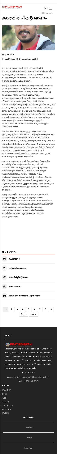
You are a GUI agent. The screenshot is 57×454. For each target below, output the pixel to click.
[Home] (12, 7)
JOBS (4, 394)
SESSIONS (6, 409)
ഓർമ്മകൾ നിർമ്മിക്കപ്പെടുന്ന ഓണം (25, 296)
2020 (37, 13)
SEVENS (5, 413)
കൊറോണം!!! (15, 259)
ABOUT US (6, 390)
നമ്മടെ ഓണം (15, 286)
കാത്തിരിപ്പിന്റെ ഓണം (18, 277)
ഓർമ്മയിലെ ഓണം (17, 268)
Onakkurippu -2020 (11, 13)
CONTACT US (7, 405)
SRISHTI (5, 402)
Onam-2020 (27, 13)
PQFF (4, 398)
